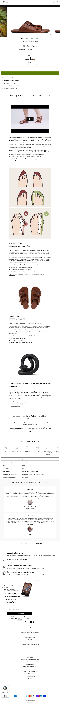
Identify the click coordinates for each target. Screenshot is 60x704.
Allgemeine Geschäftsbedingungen (30, 659)
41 (21, 65)
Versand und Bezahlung (30, 669)
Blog (30, 630)
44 (34, 65)
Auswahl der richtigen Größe (30, 671)
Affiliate (30, 678)
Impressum (30, 657)
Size (29, 62)
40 (17, 65)
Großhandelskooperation (30, 673)
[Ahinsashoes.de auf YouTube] (31, 622)
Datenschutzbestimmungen (30, 666)
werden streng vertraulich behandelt (23, 619)
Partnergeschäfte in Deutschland (30, 632)
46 (42, 65)
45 (38, 65)
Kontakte (30, 639)
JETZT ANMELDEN (19, 613)
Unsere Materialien (30, 637)
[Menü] (8, 686)
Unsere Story (30, 634)
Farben (30, 55)
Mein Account (30, 642)
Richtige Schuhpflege (30, 676)
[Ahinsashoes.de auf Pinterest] (34, 622)
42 (25, 65)
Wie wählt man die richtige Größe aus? (30, 68)
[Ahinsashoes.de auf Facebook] (28, 622)
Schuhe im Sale (33, 41)
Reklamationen (30, 664)
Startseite (25, 41)
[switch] (5, 696)
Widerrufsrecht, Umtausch (30, 662)
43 (30, 65)
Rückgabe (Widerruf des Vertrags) (30, 644)
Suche (30, 627)
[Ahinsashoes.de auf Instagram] (25, 622)
